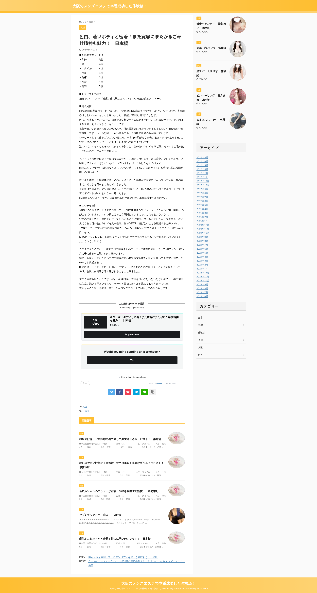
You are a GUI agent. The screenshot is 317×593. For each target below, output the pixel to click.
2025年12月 (202, 181)
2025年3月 (202, 213)
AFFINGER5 (202, 588)
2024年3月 (202, 260)
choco (159, 383)
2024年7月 (202, 244)
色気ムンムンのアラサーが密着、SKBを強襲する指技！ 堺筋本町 (118, 491)
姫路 (200, 354)
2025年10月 (202, 185)
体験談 (201, 332)
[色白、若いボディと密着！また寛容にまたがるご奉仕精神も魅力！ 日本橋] (136, 392)
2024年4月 (202, 256)
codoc (179, 383)
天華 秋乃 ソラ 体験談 (211, 47)
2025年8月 (202, 193)
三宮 (200, 317)
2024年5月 (202, 252)
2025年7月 (202, 197)
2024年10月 (202, 232)
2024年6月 (202, 248)
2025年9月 (202, 189)
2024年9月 (202, 236)
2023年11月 (202, 276)
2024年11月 (202, 228)
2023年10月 (202, 280)
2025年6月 (202, 201)
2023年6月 (202, 296)
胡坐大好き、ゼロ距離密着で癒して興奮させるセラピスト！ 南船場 (120, 439)
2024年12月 (202, 224)
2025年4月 (202, 209)
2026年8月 (202, 157)
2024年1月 (202, 268)
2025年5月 (202, 205)
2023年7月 (202, 292)
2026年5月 (202, 165)
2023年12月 (202, 272)
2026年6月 (202, 161)
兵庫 (200, 339)
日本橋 (86, 411)
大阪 (85, 406)
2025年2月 (202, 217)
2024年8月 (202, 240)
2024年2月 (202, 264)
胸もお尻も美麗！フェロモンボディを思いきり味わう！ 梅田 (123, 557)
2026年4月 (202, 169)
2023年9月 (202, 284)
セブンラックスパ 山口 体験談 (100, 514)
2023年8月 (202, 288)
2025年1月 (202, 221)
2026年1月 (202, 177)
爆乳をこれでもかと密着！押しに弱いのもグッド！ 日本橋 (115, 538)
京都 (200, 325)
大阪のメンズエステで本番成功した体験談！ (110, 6)
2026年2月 (202, 173)
